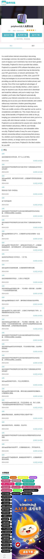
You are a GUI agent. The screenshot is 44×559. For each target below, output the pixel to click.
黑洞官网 (5, 519)
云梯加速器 (6, 538)
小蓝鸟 (18, 484)
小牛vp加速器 (6, 529)
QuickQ (13, 477)
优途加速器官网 (28, 484)
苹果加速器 (6, 551)
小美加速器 (6, 503)
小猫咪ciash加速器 (8, 516)
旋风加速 (33, 477)
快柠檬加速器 (26, 493)
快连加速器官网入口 (30, 490)
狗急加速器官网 (28, 481)
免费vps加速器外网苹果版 (31, 487)
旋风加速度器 (22, 477)
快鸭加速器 (16, 493)
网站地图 (5, 477)
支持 (34, 161)
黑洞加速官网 (6, 548)
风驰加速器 (6, 487)
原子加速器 (6, 493)
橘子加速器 (6, 509)
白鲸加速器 (6, 525)
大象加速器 (6, 522)
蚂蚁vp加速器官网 (8, 506)
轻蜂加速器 (6, 535)
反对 (39, 161)
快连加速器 (17, 490)
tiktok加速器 (16, 481)
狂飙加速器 (6, 500)
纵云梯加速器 (6, 532)
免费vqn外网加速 (8, 484)
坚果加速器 (6, 481)
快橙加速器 (6, 513)
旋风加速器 (16, 487)
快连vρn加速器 (7, 542)
